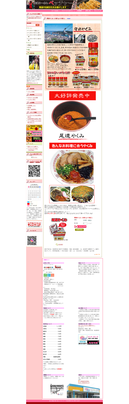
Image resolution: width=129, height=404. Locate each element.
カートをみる (55, 10)
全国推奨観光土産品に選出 (34, 119)
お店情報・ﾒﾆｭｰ (32, 105)
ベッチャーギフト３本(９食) (34, 39)
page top (98, 254)
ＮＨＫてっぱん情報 (33, 97)
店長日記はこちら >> (32, 83)
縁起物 (29, 107)
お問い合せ (88, 10)
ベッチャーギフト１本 (33, 32)
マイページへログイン (67, 10)
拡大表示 (60, 244)
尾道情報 (32, 94)
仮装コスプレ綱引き (33, 146)
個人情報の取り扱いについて (56, 401)
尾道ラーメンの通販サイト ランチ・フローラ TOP (56, 15)
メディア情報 (31, 91)
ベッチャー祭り (32, 99)
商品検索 (29, 23)
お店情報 (32, 102)
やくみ (29, 42)
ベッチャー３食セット (33, 30)
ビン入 (29, 47)
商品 (29, 49)
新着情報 (32, 88)
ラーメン (30, 28)
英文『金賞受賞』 (32, 109)
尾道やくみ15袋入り (33, 45)
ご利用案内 (79, 10)
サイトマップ (97, 10)
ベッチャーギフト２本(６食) (34, 35)
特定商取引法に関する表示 (73, 401)
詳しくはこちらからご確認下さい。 (87, 325)
